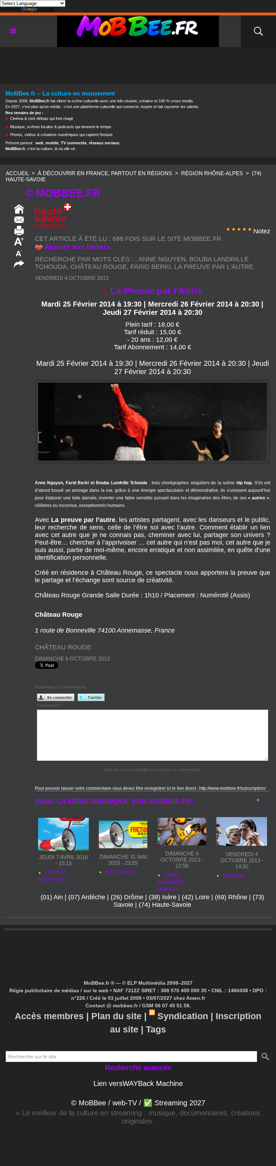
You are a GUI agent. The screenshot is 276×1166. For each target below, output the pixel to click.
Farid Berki (150, 266)
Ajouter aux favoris (77, 247)
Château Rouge (98, 266)
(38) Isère (162, 897)
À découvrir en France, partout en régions (105, 173)
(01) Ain (52, 897)
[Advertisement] (138, 63)
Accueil (17, 173)
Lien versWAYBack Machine (138, 1083)
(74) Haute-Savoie (165, 904)
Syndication (182, 1016)
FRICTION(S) (118, 872)
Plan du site (116, 1016)
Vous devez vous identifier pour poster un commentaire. (152, 770)
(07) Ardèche (86, 897)
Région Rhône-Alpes (212, 173)
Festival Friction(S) (52, 876)
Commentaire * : (51, 705)
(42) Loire (196, 897)
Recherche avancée (138, 1068)
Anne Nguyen (162, 259)
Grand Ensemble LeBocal (170, 881)
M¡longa (232, 875)
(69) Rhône (231, 897)
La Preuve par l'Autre (213, 266)
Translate (46, 9)
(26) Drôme (127, 897)
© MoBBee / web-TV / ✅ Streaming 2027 (138, 1103)
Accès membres (49, 1016)
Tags (156, 1029)
